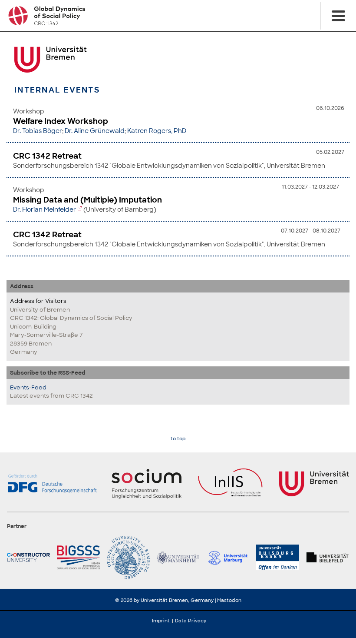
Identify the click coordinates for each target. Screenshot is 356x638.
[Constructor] (28, 557)
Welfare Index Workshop (60, 121)
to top (178, 439)
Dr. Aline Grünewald (95, 131)
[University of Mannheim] (178, 557)
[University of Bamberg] (128, 557)
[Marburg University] (227, 557)
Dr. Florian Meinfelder (44, 209)
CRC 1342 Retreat (47, 156)
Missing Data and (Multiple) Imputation (87, 200)
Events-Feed (28, 387)
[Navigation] (338, 16)
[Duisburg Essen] (277, 557)
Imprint (161, 621)
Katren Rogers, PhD (156, 131)
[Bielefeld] (327, 557)
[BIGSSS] (78, 557)
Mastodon (229, 600)
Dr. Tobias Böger (37, 131)
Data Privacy (190, 621)
